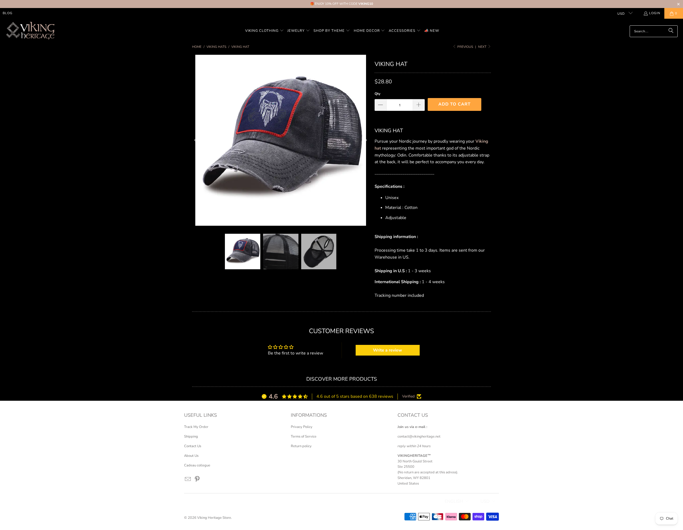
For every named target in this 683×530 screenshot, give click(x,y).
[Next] (365, 140)
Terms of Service (303, 436)
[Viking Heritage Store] (30, 31)
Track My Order (196, 426)
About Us (191, 455)
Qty (377, 93)
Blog (8, 13)
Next (482, 47)
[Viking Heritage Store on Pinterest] (197, 479)
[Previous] (196, 140)
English (454, 501)
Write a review (387, 350)
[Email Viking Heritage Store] (188, 479)
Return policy (301, 446)
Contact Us (192, 446)
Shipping (191, 436)
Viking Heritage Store (214, 517)
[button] (264, 31)
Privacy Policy (301, 426)
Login (654, 13)
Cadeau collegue (197, 465)
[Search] (671, 31)
